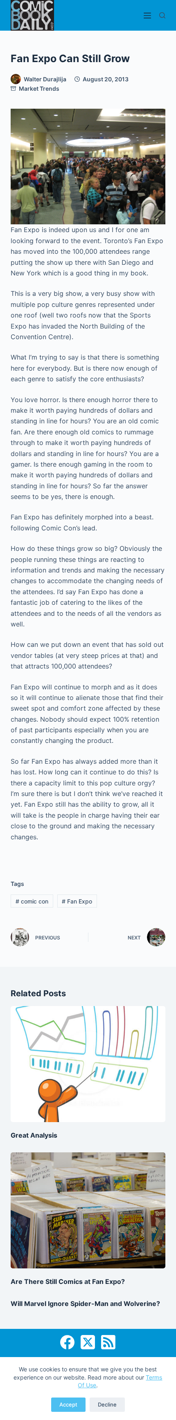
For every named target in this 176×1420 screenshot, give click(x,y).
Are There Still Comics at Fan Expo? (68, 1281)
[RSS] (108, 1342)
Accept (68, 1404)
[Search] (162, 15)
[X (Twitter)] (88, 1342)
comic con (32, 901)
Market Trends (39, 88)
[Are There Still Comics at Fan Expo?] (88, 1210)
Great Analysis (34, 1135)
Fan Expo (77, 901)
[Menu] (147, 15)
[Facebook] (67, 1342)
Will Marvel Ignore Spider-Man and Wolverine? (85, 1303)
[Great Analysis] (88, 1064)
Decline (107, 1404)
